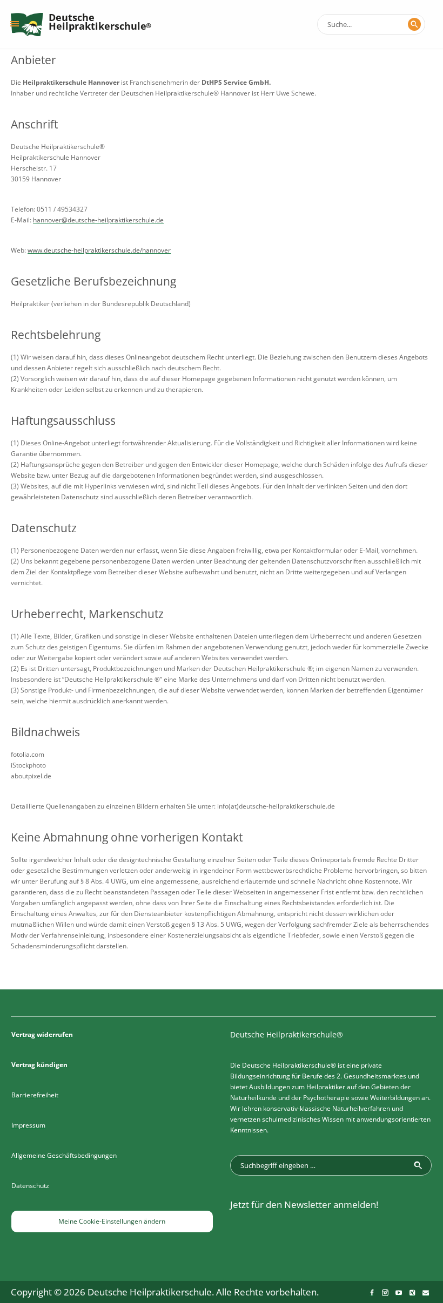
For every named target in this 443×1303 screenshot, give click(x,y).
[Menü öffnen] (14, 23)
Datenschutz (30, 1185)
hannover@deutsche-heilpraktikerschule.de (98, 220)
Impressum (28, 1125)
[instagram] (385, 1292)
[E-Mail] (425, 1292)
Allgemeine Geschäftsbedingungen (64, 1155)
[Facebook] (371, 1292)
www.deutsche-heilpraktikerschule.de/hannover (99, 250)
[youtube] (398, 1292)
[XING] (412, 1292)
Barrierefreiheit (34, 1095)
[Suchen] (414, 24)
